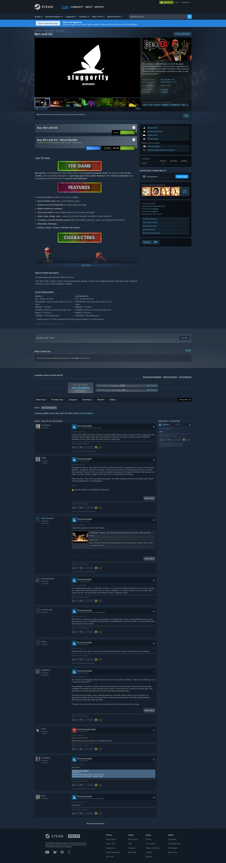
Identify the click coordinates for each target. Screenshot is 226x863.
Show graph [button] (183, 399)
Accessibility (151, 844)
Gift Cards (110, 857)
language (185, 2)
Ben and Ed (56, 142)
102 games (44, 581)
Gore (151, 105)
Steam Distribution (113, 852)
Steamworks (110, 848)
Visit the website (149, 219)
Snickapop (45, 758)
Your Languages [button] (48, 408)
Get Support (172, 848)
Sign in (39, 114)
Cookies (149, 852)
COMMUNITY (76, 7)
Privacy (149, 839)
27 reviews (44, 763)
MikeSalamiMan (47, 518)
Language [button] (73, 400)
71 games (44, 460)
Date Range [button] (86, 400)
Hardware (131, 848)
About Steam (111, 839)
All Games (38, 31)
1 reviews (44, 612)
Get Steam (172, 839)
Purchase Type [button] (57, 400)
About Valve (132, 839)
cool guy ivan (46, 610)
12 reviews (44, 428)
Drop (43, 796)
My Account (172, 852)
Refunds (149, 857)
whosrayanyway (47, 579)
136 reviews (45, 675)
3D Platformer (175, 105)
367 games (44, 673)
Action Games (49, 31)
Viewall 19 (185, 191)
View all (188, 350)
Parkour (157, 105)
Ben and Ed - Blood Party (72, 142)
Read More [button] (149, 498)
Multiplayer (165, 105)
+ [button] (187, 105)
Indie (183, 105)
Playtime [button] (100, 400)
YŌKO (43, 458)
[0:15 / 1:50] (87, 67)
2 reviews (44, 798)
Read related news (150, 226)
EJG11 (43, 642)
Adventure (156, 206)
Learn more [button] (182, 177)
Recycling (132, 852)
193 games (44, 521)
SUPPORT (99, 7)
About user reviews (170, 377)
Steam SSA (110, 844)
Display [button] (112, 400)
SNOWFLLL (46, 670)
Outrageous (46, 425)
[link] (111, 148)
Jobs (130, 844)
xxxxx (43, 729)
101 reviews (45, 523)
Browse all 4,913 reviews (95, 824)
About (88, 7)
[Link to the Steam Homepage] (44, 9)
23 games (44, 731)
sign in (177, 2)
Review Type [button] (41, 400)
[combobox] (158, 16)
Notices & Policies (153, 848)
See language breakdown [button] (152, 377)
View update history (150, 222)
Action (145, 105)
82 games (44, 760)
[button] (38, 17)
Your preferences (185, 377)
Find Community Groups (152, 233)
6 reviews (44, 463)
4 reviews (44, 644)
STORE (65, 7)
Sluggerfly (164, 90)
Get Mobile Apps (174, 844)
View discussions (149, 229)
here (77, 358)
